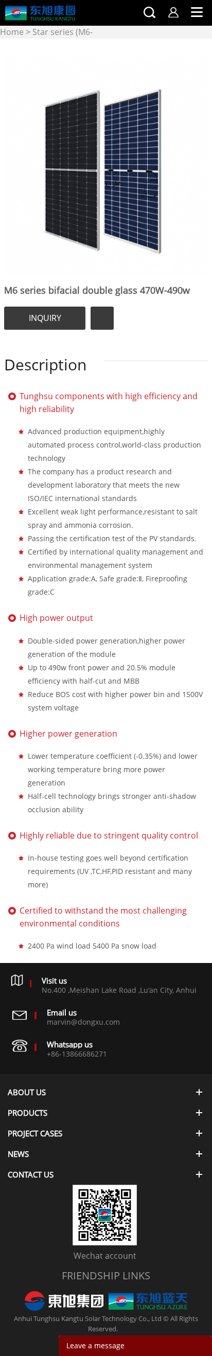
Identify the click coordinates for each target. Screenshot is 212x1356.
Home (12, 32)
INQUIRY (45, 318)
